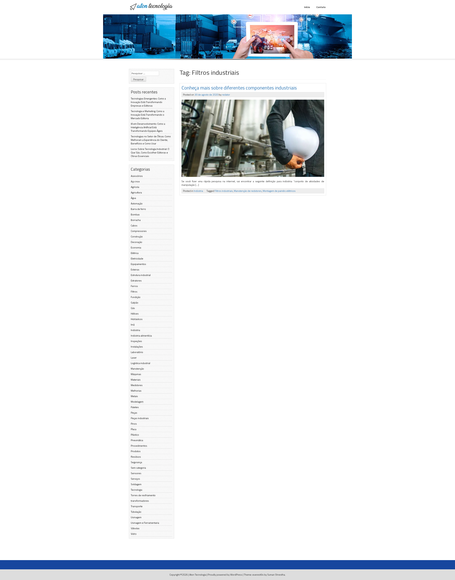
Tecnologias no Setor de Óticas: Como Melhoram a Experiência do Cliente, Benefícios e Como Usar (151, 139)
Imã (133, 324)
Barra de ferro (138, 209)
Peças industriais (140, 418)
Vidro (133, 534)
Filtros (134, 291)
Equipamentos (138, 264)
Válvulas (135, 528)
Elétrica (134, 253)
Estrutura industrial (141, 275)
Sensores (136, 473)
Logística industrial (140, 363)
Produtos (136, 451)
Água (133, 198)
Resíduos (136, 457)
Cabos (134, 225)
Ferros (134, 286)
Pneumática (137, 440)
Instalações (137, 346)
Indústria (135, 330)
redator (226, 94)
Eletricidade (137, 258)
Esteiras (135, 269)
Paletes (135, 407)
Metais (134, 396)
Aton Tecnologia (197, 574)
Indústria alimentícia (141, 335)
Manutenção (137, 368)
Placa (133, 429)
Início (307, 7)
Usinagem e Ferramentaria (145, 523)
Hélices (135, 313)
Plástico (135, 435)
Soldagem (136, 484)
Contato (321, 7)
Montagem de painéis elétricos (279, 191)
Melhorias (136, 390)
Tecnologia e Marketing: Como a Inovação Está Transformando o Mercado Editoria (147, 114)
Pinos (134, 423)
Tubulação (136, 512)
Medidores (137, 385)
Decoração (136, 242)
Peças (134, 412)
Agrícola (135, 187)
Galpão (134, 302)
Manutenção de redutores (248, 191)
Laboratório (137, 352)
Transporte (137, 506)
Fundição (135, 297)
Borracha (136, 220)
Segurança (136, 462)
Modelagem (137, 401)
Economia (136, 247)
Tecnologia (136, 490)
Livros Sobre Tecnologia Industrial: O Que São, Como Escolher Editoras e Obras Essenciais (150, 152)
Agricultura (136, 192)
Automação (137, 203)
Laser (134, 357)
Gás (133, 308)
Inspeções (136, 341)
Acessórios (137, 176)
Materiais (136, 379)
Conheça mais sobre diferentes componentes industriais (239, 87)
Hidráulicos (137, 319)
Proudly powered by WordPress (225, 574)
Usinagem (136, 517)
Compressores (139, 231)
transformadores (140, 501)
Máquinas (136, 374)
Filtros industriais (224, 191)
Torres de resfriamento (143, 495)
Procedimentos (139, 446)
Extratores (136, 280)
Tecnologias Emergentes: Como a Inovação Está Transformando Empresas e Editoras (148, 102)
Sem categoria (138, 468)
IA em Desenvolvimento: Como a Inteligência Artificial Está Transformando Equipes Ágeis (148, 127)
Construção (137, 236)
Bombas (135, 214)
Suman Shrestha (276, 574)
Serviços (135, 479)
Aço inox (135, 181)
